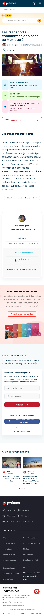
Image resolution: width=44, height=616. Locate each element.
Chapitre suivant (31, 198)
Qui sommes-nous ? (31, 543)
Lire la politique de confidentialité (13, 606)
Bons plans (7, 549)
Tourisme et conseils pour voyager (21, 243)
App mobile (28, 554)
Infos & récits (9, 9)
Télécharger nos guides (22, 314)
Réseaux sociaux (9, 560)
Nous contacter (8, 568)
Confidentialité (29, 538)
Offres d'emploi (8, 579)
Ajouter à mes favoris (24, 252)
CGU (4, 538)
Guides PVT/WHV (9, 554)
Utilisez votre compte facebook (24, 421)
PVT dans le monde (10, 573)
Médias (26, 549)
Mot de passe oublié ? (22, 431)
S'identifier (20, 405)
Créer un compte (22, 428)
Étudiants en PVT (30, 560)
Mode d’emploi (8, 543)
